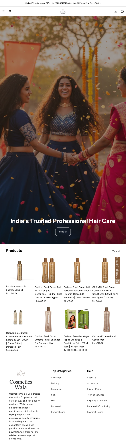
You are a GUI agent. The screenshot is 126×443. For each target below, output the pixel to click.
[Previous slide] (38, 270)
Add (31, 278)
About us (91, 377)
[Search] (10, 11)
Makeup (55, 383)
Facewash (56, 406)
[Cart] (122, 11)
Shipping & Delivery (97, 400)
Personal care (58, 412)
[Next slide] (59, 270)
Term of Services (95, 394)
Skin (53, 394)
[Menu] (3, 11)
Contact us (92, 383)
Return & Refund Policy (98, 406)
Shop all (63, 231)
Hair (53, 400)
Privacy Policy (94, 389)
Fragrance (56, 389)
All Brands (56, 377)
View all (116, 251)
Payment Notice (95, 412)
